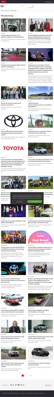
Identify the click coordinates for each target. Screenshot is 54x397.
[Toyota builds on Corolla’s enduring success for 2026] (40, 352)
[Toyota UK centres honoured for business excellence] (13, 92)
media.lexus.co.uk (49, 1)
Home (2, 10)
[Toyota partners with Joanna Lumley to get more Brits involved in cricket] (40, 210)
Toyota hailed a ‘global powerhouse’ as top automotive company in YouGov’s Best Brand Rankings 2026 (40, 249)
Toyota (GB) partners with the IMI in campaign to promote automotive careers (12, 133)
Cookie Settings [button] (19, 201)
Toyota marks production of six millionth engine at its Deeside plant (12, 36)
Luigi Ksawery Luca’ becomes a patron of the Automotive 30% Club (39, 132)
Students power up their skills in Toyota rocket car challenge (13, 66)
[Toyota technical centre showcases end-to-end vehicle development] (40, 92)
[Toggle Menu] (52, 6)
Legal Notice (36, 393)
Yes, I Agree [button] (34, 201)
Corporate (7, 10)
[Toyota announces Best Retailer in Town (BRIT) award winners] (13, 210)
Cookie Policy (41, 393)
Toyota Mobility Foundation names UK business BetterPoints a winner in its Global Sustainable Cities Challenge (40, 37)
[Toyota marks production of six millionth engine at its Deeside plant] (13, 24)
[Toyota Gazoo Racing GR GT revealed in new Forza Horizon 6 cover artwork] (13, 299)
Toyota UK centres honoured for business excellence (11, 104)
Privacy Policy (22, 393)
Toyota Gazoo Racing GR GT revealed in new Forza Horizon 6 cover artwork (12, 311)
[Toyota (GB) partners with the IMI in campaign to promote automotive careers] (13, 120)
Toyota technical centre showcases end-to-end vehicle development (40, 104)
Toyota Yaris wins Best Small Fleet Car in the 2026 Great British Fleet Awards (40, 160)
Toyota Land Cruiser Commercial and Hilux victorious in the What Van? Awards (12, 364)
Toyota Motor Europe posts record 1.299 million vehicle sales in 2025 (40, 337)
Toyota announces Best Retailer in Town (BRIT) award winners (13, 221)
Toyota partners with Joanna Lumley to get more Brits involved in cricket (40, 221)
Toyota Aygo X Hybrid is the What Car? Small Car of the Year (38, 311)
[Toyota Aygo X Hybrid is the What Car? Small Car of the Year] (40, 299)
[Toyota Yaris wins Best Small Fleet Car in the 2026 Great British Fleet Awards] (40, 149)
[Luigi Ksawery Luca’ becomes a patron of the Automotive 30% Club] (40, 120)
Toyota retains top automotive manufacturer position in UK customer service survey (13, 280)
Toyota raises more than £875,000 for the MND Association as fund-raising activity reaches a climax (12, 249)
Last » (31, 375)
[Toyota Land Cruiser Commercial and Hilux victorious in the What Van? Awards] (13, 352)
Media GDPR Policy (29, 393)
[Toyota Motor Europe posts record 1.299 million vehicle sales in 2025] (40, 326)
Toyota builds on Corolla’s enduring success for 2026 (39, 364)
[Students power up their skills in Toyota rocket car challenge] (13, 54)
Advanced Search (31, 7)
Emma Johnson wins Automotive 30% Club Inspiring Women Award (12, 337)
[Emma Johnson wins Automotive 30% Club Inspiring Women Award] (13, 326)
